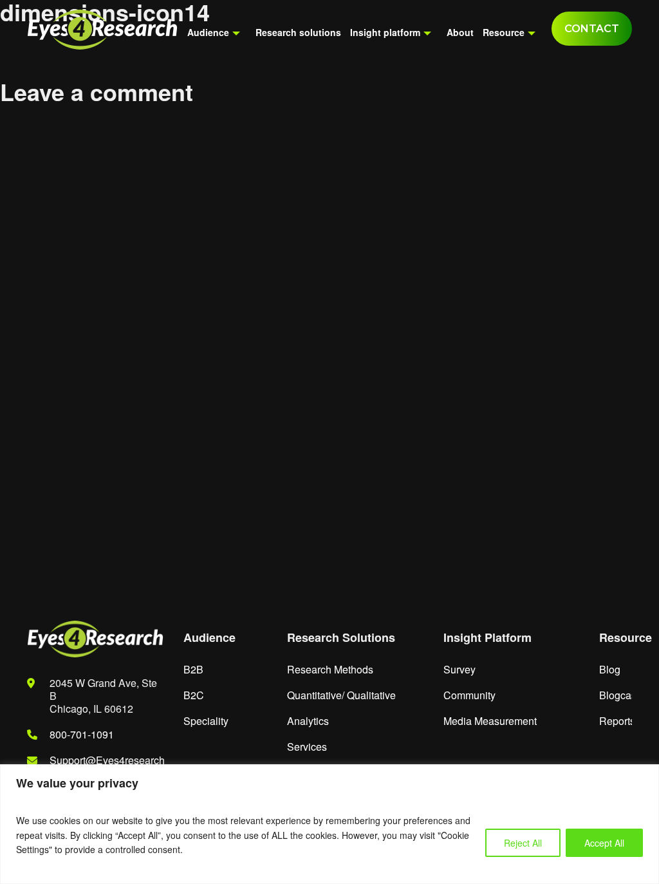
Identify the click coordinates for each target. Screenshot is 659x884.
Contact (591, 29)
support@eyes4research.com (119, 760)
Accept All (604, 842)
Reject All (523, 842)
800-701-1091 (82, 734)
